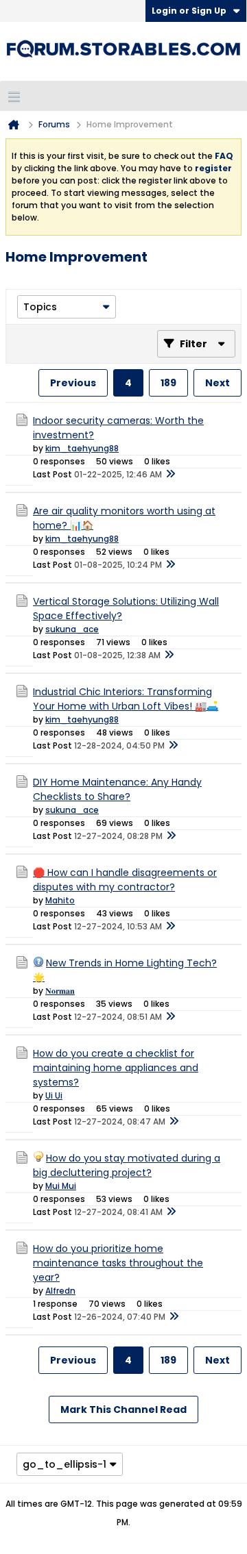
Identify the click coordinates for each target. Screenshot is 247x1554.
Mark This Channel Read (123, 1409)
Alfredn (60, 1290)
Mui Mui (60, 1186)
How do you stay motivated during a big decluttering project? (126, 1165)
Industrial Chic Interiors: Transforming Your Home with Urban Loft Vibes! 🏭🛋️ (125, 699)
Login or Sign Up (189, 10)
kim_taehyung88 (82, 448)
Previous (73, 383)
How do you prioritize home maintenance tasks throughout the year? (118, 1263)
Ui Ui (53, 1095)
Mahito (60, 900)
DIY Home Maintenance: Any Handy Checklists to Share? (117, 789)
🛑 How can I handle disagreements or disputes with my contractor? (125, 880)
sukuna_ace (72, 629)
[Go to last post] (170, 474)
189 (168, 383)
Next (217, 383)
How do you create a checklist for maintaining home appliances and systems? (115, 1068)
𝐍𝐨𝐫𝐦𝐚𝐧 (60, 991)
